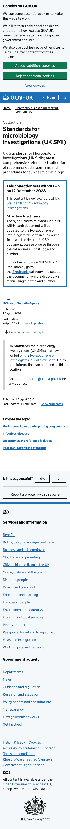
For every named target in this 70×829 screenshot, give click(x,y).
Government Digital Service (23, 765)
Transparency (13, 709)
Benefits (9, 535)
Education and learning (20, 595)
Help (6, 742)
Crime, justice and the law (22, 572)
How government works (21, 717)
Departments (13, 672)
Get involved (12, 724)
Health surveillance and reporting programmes (34, 426)
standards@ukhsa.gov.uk (41, 379)
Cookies (35, 742)
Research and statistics (21, 694)
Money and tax (14, 625)
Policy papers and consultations (27, 702)
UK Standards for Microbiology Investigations (33, 203)
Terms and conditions (19, 754)
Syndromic (20, 271)
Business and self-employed (24, 550)
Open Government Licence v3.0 (27, 784)
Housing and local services (23, 617)
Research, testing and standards (24, 448)
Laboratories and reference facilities (27, 440)
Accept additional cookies (35, 65)
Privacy (19, 742)
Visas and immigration (19, 640)
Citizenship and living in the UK (26, 565)
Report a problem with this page (35, 494)
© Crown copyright (35, 819)
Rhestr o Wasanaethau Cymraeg (27, 759)
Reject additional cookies (35, 76)
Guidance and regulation (21, 687)
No (61, 479)
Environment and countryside (25, 610)
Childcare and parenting (21, 557)
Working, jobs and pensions (23, 647)
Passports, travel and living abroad (29, 632)
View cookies (35, 85)
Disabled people (15, 580)
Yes (45, 479)
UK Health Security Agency (21, 303)
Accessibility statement (21, 748)
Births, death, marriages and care (28, 542)
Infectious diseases (16, 433)
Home (7, 108)
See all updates (33, 323)
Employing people (16, 602)
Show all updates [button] (52, 404)
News (7, 679)
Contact (48, 748)
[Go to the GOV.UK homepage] (18, 97)
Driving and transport (19, 587)
